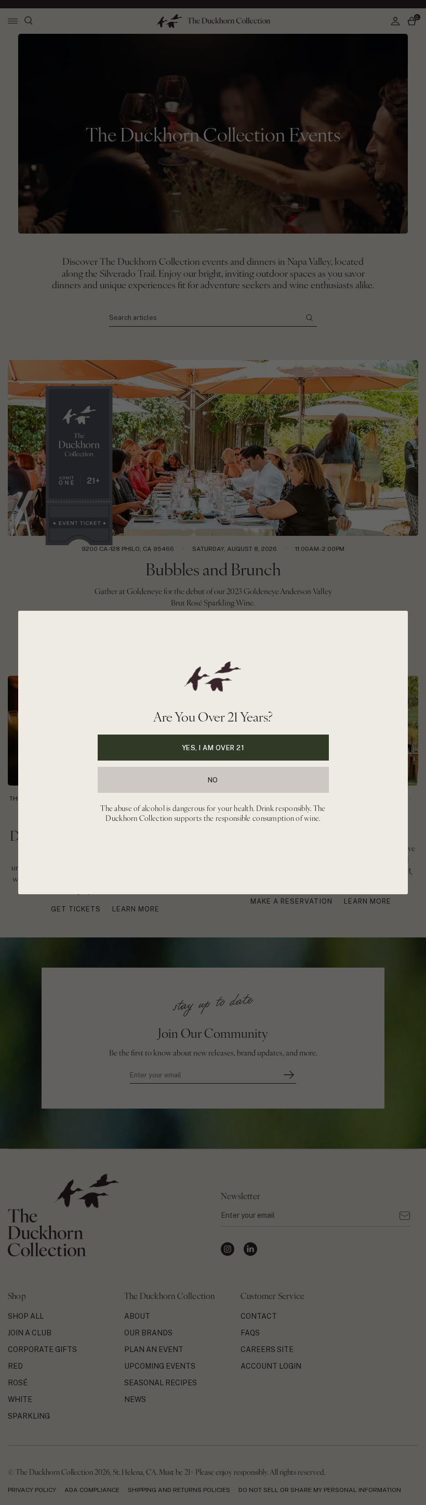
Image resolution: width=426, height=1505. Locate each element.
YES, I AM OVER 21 (213, 748)
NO (213, 780)
